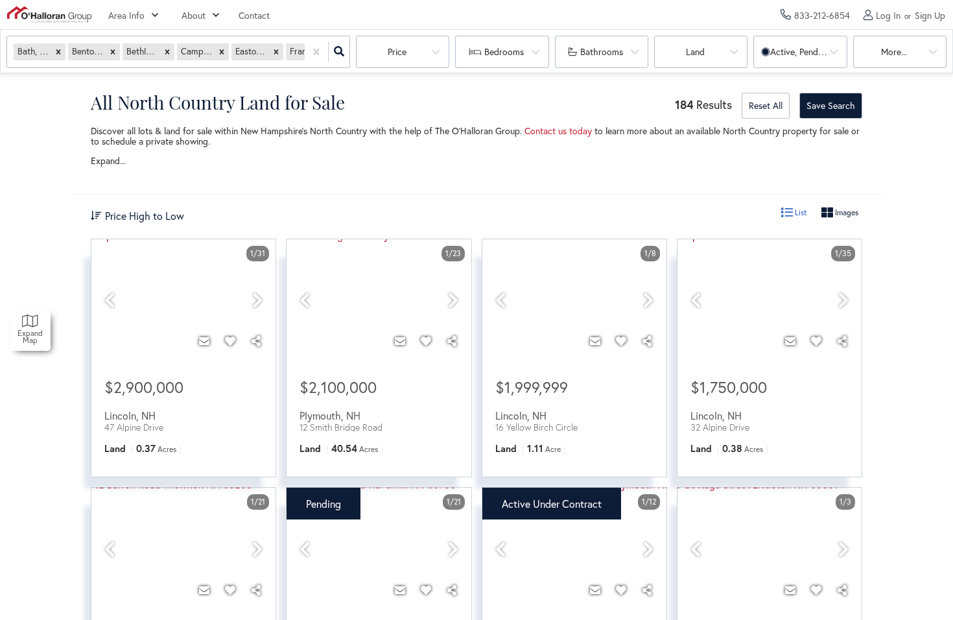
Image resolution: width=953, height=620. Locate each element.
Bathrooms (601, 51)
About (194, 15)
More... (894, 51)
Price (397, 51)
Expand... (108, 161)
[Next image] (257, 300)
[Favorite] (230, 341)
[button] (58, 51)
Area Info (126, 15)
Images (845, 212)
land (695, 51)
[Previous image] (109, 300)
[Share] (256, 341)
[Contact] (204, 341)
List (800, 212)
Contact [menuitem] (254, 15)
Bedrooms (504, 51)
